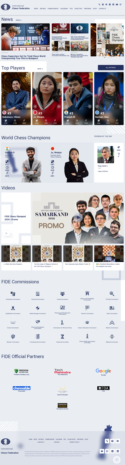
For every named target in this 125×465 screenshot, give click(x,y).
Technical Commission (37, 299)
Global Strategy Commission (38, 313)
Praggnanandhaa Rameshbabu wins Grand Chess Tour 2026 (59, 38)
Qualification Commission (13, 313)
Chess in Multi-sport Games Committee (87, 342)
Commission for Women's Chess (62, 328)
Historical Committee (62, 342)
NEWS (36, 8)
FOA (103, 391)
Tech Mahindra (63, 374)
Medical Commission (112, 342)
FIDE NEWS (73, 34)
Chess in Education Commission (87, 328)
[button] (92, 39)
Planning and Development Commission (62, 313)
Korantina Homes (62, 409)
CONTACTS (102, 8)
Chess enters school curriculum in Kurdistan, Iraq (60, 55)
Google (103, 375)
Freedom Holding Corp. (21, 374)
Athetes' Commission (13, 342)
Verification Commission (13, 299)
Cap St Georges (62, 395)
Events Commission (13, 328)
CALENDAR (64, 8)
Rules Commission (112, 313)
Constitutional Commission (37, 342)
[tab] (36, 11)
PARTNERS (87, 8)
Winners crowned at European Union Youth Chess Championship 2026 (79, 56)
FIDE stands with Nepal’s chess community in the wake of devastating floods (79, 38)
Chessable (21, 391)
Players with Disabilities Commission (87, 299)
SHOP (95, 8)
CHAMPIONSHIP (53, 8)
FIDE (71, 8)
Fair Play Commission (112, 299)
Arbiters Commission (112, 328)
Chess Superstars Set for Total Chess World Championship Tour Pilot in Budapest (23, 57)
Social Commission (62, 299)
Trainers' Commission (87, 313)
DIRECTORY (78, 8)
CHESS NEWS (4, 52)
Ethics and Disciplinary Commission (37, 327)
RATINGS (43, 8)
